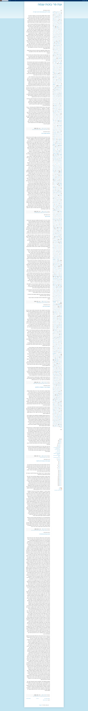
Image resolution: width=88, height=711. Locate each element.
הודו (58, 138)
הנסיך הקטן (55, 152)
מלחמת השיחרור (58, 279)
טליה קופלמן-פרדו (56, 196)
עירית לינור (58, 336)
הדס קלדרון (55, 137)
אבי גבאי (56, 11)
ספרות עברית (60, 327)
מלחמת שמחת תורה (45, 133)
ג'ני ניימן (56, 100)
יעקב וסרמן (59, 230)
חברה (42, 302)
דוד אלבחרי (56, 116)
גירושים (61, 109)
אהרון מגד (61, 21)
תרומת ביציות (56, 426)
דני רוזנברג (56, 127)
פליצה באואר (59, 353)
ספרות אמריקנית (60, 325)
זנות (56, 174)
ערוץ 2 (58, 344)
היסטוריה (43, 530)
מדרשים (53, 260)
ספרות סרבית (55, 326)
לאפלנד (60, 247)
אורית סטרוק (55, 31)
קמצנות (58, 375)
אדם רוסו (57, 19)
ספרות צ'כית (60, 328)
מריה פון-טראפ (56, 297)
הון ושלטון (55, 139)
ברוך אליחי (60, 88)
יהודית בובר (55, 211)
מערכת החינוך (56, 284)
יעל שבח (54, 229)
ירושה (61, 236)
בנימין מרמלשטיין (59, 84)
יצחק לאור (54, 233)
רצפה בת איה (56, 393)
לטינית (58, 251)
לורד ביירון (56, 250)
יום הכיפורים (41, 457)
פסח (53, 354)
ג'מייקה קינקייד (59, 100)
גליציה (61, 110)
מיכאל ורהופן (55, 270)
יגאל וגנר (61, 201)
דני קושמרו (60, 127)
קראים (53, 375)
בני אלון (56, 82)
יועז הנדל (58, 224)
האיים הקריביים (59, 134)
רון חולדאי (54, 381)
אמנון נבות (58, 55)
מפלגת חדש (58, 286)
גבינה (54, 101)
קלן (60, 375)
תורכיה (54, 416)
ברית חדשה (56, 90)
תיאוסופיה (55, 418)
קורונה (58, 372)
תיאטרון (61, 419)
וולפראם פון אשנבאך (59, 163)
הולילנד (55, 138)
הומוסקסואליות (60, 139)
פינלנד (58, 351)
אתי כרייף (59, 74)
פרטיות (53, 357)
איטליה (55, 36)
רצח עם (54, 392)
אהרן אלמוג (57, 21)
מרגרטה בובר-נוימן (56, 293)
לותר (53, 250)
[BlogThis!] (37, 128)
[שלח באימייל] (38, 128)
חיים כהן (57, 186)
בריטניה (55, 89)
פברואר (59, 467)
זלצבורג (61, 174)
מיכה (61, 271)
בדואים (61, 75)
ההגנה (61, 138)
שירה (54, 399)
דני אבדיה (46, 457)
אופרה (60, 28)
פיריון (56, 351)
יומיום (57, 220)
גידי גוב (61, 107)
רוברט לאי (55, 379)
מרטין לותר (60, 296)
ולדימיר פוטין (57, 166)
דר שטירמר (54, 130)
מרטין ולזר (54, 295)
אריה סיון (58, 67)
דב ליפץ (61, 115)
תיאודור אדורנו (60, 418)
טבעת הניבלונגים (58, 193)
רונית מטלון (54, 382)
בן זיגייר (54, 81)
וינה (56, 164)
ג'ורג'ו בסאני (60, 99)
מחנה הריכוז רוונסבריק (59, 269)
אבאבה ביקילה (60, 11)
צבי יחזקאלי (60, 364)
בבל (56, 74)
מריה (54, 296)
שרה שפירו (57, 411)
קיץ (61, 374)
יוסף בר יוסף (56, 223)
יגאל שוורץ (60, 202)
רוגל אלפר (56, 380)
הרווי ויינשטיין (56, 157)
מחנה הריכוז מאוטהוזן (56, 268)
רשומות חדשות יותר (47, 698)
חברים (54, 175)
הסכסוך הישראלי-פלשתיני (41, 383)
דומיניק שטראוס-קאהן (59, 120)
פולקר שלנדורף (55, 347)
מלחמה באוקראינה (59, 277)
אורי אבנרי (59, 30)
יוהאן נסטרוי (54, 215)
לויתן (58, 250)
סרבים (53, 329)
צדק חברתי (56, 364)
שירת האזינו (54, 401)
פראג (58, 356)
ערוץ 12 (35, 129)
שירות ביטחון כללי (59, 400)
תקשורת (55, 425)
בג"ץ (54, 74)
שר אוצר (59, 410)
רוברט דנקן (58, 379)
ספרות (61, 324)
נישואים (55, 312)
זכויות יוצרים (56, 171)
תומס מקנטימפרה (58, 416)
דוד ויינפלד (55, 118)
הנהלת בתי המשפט (59, 152)
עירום (56, 335)
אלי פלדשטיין (55, 46)
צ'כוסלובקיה (55, 362)
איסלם (61, 41)
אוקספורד (55, 28)
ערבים (60, 343)
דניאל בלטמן (56, 128)
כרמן (54, 243)
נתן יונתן (58, 317)
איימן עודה (57, 38)
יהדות (61, 203)
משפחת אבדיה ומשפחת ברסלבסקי (42, 387)
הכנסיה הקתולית (56, 145)
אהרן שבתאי (55, 22)
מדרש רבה (56, 260)
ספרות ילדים (60, 326)
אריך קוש (56, 67)
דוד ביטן (58, 117)
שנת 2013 (57, 408)
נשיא (53, 315)
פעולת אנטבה (55, 355)
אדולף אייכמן (57, 18)
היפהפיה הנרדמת (59, 144)
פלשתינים (54, 353)
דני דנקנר (56, 126)
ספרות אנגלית (55, 325)
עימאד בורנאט (60, 335)
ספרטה (61, 329)
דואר (53, 115)
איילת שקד (55, 37)
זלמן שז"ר (55, 173)
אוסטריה (58, 27)
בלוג (59, 81)
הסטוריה (61, 153)
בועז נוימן (60, 76)
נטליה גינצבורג (60, 309)
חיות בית (60, 184)
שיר (60, 399)
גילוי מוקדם (54, 107)
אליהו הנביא (58, 47)
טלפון (58, 197)
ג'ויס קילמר (56, 96)
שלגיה (54, 402)
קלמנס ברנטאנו (55, 374)
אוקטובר (59, 446)
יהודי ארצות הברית (40, 129)
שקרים (53, 409)
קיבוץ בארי (58, 373)
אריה (55, 66)
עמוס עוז (55, 338)
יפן (57, 231)
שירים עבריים (58, 401)
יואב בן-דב (56, 213)
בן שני (58, 82)
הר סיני (60, 157)
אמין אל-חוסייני (54, 53)
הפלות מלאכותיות (55, 156)
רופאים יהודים (54, 383)
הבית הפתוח (60, 135)
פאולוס (61, 345)
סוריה (59, 319)
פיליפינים (61, 351)
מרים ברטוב (55, 298)
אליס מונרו (55, 49)
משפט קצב (54, 304)
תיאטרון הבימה (57, 419)
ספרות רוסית (55, 328)
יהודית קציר (56, 212)
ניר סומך (58, 312)
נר (58, 315)
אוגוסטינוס (60, 23)
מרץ (59, 466)
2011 (60, 485)
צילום (57, 366)
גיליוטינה (60, 108)
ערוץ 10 (57, 343)
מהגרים (60, 261)
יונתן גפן (61, 222)
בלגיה (61, 81)
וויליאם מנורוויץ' (60, 162)
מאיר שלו (57, 255)
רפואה (53, 389)
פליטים (57, 352)
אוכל (55, 25)
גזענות (55, 105)
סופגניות (56, 318)
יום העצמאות (55, 219)
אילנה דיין (54, 38)
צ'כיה (61, 363)
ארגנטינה (61, 64)
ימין (56, 228)
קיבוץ (61, 373)
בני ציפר (54, 83)
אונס (57, 26)
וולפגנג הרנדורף (55, 162)
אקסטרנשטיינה (55, 63)
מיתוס (61, 275)
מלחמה (39, 212)
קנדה (55, 375)
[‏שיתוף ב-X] (36, 128)
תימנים (61, 420)
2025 (60, 441)
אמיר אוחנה (59, 54)
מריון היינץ (58, 298)
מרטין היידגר (58, 295)
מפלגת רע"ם (55, 289)
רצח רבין (60, 393)
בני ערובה (57, 83)
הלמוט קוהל (59, 147)
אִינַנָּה (57, 40)
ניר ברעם (61, 312)
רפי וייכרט (54, 390)
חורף (60, 182)
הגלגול (61, 137)
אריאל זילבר (54, 65)
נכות (61, 313)
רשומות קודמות (28, 698)
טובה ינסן (55, 193)
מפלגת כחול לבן (54, 286)
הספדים (55, 154)
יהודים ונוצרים (57, 210)
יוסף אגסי (61, 223)
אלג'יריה (56, 44)
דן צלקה (56, 125)
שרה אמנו (56, 410)
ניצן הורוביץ (60, 311)
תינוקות (58, 420)
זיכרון (43, 302)
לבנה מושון (57, 247)
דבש (58, 115)
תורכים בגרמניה (60, 417)
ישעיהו (54, 238)
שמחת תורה (35, 212)
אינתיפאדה (55, 40)
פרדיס (54, 356)
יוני (59, 462)
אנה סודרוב (55, 57)
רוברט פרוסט (60, 380)
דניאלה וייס (54, 129)
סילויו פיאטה (54, 320)
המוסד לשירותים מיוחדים (56, 148)
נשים (61, 316)
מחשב (61, 270)
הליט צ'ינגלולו (60, 146)
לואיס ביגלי (57, 248)
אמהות (57, 52)
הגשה (58, 137)
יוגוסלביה (57, 215)
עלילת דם (58, 338)
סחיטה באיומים (55, 319)
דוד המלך (58, 118)
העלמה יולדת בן (60, 156)
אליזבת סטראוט (60, 48)
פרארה (56, 356)
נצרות (61, 315)
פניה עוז (56, 354)
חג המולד (57, 176)
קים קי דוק (55, 373)
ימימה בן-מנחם (59, 228)
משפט (59, 304)
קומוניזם (61, 371)
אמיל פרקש (58, 53)
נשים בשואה (55, 316)
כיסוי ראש (55, 241)
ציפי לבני (55, 366)
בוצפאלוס (56, 76)
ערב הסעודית (54, 342)
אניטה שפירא (54, 58)
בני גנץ (53, 82)
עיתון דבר (54, 336)
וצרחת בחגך (47, 216)
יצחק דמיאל (56, 232)
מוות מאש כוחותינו (55, 261)
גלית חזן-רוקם (57, 110)
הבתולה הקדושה (56, 135)
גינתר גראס (55, 108)
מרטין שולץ (57, 296)
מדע (59, 260)
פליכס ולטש (54, 352)
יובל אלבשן (55, 214)
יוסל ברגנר (55, 222)
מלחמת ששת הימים (55, 280)
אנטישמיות (60, 58)
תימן (54, 419)
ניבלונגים (57, 310)
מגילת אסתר (56, 258)
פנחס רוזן (59, 354)
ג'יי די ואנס (57, 99)
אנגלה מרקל (60, 56)
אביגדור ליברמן (55, 12)
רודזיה (58, 381)
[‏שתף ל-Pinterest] (34, 128)
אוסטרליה (54, 27)
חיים (61, 185)
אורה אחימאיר (56, 29)
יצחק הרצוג (58, 233)
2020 (60, 474)
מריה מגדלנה (60, 297)
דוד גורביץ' (55, 117)
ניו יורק (54, 310)
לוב (60, 249)
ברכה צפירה (58, 91)
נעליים (55, 313)
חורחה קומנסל (54, 181)
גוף (61, 105)
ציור (59, 366)
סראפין (56, 329)
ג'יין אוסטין (54, 99)
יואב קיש (58, 214)
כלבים (61, 242)
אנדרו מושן (54, 56)
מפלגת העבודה (55, 285)
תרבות (61, 426)
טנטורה (56, 197)
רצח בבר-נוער (56, 391)
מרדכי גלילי (56, 294)
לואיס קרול (54, 248)
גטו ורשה (61, 106)
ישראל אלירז (55, 239)
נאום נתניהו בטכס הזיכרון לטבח (43, 461)
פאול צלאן (55, 344)
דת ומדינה (46, 129)
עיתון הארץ (60, 337)
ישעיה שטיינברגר (58, 238)
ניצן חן (57, 311)
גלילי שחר (54, 109)
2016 (60, 479)
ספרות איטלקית (56, 324)
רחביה (58, 385)
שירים (54, 400)
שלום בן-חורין (56, 403)
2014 (60, 481)
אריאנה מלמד (59, 66)
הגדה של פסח (60, 136)
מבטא (59, 257)
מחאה (61, 265)
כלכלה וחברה (56, 242)
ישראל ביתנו (60, 240)
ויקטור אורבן (55, 165)
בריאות (59, 89)
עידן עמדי (55, 334)
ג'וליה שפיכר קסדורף (57, 97)
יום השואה (60, 220)
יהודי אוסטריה (57, 204)
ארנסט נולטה (57, 72)
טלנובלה (61, 197)
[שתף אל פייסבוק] (35, 128)
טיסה (54, 194)
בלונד (57, 81)
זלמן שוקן (58, 173)
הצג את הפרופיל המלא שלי (58, 490)
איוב (57, 36)
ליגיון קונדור (56, 252)
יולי (59, 461)
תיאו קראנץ (55, 417)
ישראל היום (56, 240)
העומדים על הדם (46, 306)
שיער (53, 398)
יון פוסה (53, 220)
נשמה (61, 317)
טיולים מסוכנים (60, 194)
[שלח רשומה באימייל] (39, 128)
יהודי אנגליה (56, 205)
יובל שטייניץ (60, 215)
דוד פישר (58, 119)
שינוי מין (56, 398)
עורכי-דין (55, 333)
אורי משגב (58, 31)
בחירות (55, 77)
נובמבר (59, 445)
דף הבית (37, 698)
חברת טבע (60, 176)
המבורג (56, 147)
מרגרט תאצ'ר (60, 293)
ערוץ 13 (61, 344)
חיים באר (56, 185)
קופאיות (61, 372)
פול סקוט (58, 346)
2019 (60, 475)
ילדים (59, 227)
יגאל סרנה (54, 201)
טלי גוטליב (56, 195)
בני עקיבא (60, 83)
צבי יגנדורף (55, 363)
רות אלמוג (56, 384)
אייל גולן (59, 37)
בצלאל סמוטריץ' (59, 87)
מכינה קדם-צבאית (56, 275)
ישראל (37, 129)
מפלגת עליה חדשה (60, 289)
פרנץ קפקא (56, 359)
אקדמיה (56, 62)
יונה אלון (60, 221)
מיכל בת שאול (58, 271)
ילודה (56, 227)
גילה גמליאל (57, 107)
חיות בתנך (55, 184)
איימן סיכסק (60, 38)
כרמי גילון (57, 243)
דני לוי (53, 126)
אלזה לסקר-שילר (57, 45)
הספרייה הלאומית (59, 155)
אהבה (60, 20)
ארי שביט (58, 65)
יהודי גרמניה (54, 206)
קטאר (54, 372)
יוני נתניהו (57, 221)
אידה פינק (60, 36)
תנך (60, 424)
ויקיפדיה (61, 166)
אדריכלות (54, 19)
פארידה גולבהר (57, 345)
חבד (54, 174)
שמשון (54, 407)
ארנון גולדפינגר (57, 71)
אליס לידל (59, 49)
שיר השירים (58, 399)
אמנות (55, 55)
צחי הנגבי (60, 365)
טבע (53, 192)
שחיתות (58, 397)
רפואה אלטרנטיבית (58, 390)
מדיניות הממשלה (56, 259)
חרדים (60, 190)
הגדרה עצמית (55, 136)
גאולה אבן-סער (57, 101)
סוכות (59, 318)
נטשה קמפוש (56, 309)
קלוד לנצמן (59, 374)
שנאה (61, 408)
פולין (55, 346)
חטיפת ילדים (55, 183)
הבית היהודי (55, 134)
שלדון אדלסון (60, 403)
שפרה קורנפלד (57, 409)
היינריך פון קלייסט (58, 142)
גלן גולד (54, 110)
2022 (60, 471)
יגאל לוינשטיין (57, 201)
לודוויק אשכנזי (57, 249)
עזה (33, 530)
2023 (60, 470)
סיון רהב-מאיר (57, 320)
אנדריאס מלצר (60, 57)
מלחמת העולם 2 (55, 278)
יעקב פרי (56, 230)
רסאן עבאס (60, 389)
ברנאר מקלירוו (60, 92)
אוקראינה (61, 29)
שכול (60, 402)
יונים (54, 221)
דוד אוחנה (60, 116)
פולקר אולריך (60, 347)
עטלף (57, 334)
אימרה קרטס (55, 39)
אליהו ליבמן (55, 47)
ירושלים (57, 236)
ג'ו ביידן (60, 96)
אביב (53, 11)
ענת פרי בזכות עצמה (50, 4)
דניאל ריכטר (58, 129)
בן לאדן (61, 82)
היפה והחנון (54, 143)
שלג (57, 402)
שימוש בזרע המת (60, 398)
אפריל (59, 465)
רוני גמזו (60, 382)
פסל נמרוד (59, 355)
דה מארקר (56, 115)
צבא (31, 530)
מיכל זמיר (55, 271)
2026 (60, 440)
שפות (61, 409)
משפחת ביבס (57, 303)
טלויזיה (44, 129)
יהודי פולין (55, 208)
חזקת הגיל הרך (56, 182)
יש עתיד (56, 237)
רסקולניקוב (57, 389)
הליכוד (57, 146)
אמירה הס (56, 54)
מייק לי (58, 270)
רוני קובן (57, 382)
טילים (56, 194)
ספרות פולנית (55, 327)
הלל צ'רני (54, 146)
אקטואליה (60, 63)
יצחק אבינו (55, 231)
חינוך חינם (57, 187)
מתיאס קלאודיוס (55, 305)
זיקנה (57, 170)
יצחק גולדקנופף (60, 232)
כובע (57, 241)
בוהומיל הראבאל (57, 75)
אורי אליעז (55, 30)
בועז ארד (54, 75)
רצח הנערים (58, 392)
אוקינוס (57, 28)
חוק (55, 179)
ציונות (33, 129)
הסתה (55, 155)
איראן (58, 41)
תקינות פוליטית (60, 425)
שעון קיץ (54, 408)
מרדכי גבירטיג (60, 294)
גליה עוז (57, 109)
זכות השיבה (56, 172)
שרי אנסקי (54, 411)
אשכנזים (57, 73)
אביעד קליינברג (57, 14)
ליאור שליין (60, 252)
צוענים (53, 364)
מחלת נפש (56, 266)
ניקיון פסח (55, 311)
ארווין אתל (57, 64)
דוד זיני (61, 119)
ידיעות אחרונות (55, 202)
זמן (58, 174)
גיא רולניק (57, 106)
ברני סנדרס (56, 92)
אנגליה (57, 56)
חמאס (47, 212)
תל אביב (56, 421)
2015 (60, 480)
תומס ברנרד (60, 414)
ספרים (58, 329)
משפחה (54, 301)
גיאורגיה (54, 106)
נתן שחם (56, 317)
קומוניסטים (57, 371)
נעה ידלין (58, 313)
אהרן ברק (59, 22)
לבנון (54, 247)
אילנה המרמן (59, 39)
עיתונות (56, 337)
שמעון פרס (58, 407)
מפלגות (61, 285)
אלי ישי (59, 46)
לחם (60, 251)
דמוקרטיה (60, 125)
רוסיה (60, 383)
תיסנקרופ (55, 420)
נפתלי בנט (55, 314)
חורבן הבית (58, 181)
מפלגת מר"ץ (59, 287)
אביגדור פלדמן (58, 13)
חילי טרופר (60, 187)
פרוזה (61, 357)
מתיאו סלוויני (59, 305)
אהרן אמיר (54, 21)
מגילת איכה (60, 258)
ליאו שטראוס (54, 251)
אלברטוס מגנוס (59, 44)
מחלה (61, 266)
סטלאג (61, 320)
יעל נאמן (56, 229)
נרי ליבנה (56, 315)
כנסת (61, 243)
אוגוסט (59, 460)
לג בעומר (61, 248)
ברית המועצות (60, 90)
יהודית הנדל (60, 212)
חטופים (40, 302)
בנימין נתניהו (46, 302)
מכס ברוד (60, 276)
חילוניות (54, 186)
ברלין (54, 91)
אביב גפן (60, 12)
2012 (60, 484)
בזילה (58, 77)
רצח (60, 391)
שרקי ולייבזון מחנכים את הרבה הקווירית (41, 11)
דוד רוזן (54, 119)
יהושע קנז (59, 213)
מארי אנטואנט (57, 256)
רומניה (56, 381)
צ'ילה (58, 362)
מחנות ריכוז (54, 269)
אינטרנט (61, 40)
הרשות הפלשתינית (56, 158)
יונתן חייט (58, 222)
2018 (60, 476)
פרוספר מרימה (57, 357)
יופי (55, 224)
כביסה (59, 241)
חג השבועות (54, 176)
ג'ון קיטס (58, 98)
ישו (53, 237)
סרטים (56, 330)
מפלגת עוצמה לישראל (56, 288)
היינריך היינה (59, 141)
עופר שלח (58, 333)
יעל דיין (59, 229)
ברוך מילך (56, 88)
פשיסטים (57, 361)
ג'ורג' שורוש (55, 98)
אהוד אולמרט (55, 20)
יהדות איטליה (56, 203)
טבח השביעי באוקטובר (43, 212)
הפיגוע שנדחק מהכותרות (44, 534)
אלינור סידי (56, 48)
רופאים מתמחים (60, 384)
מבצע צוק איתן (56, 257)
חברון (57, 175)
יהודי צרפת (57, 209)
